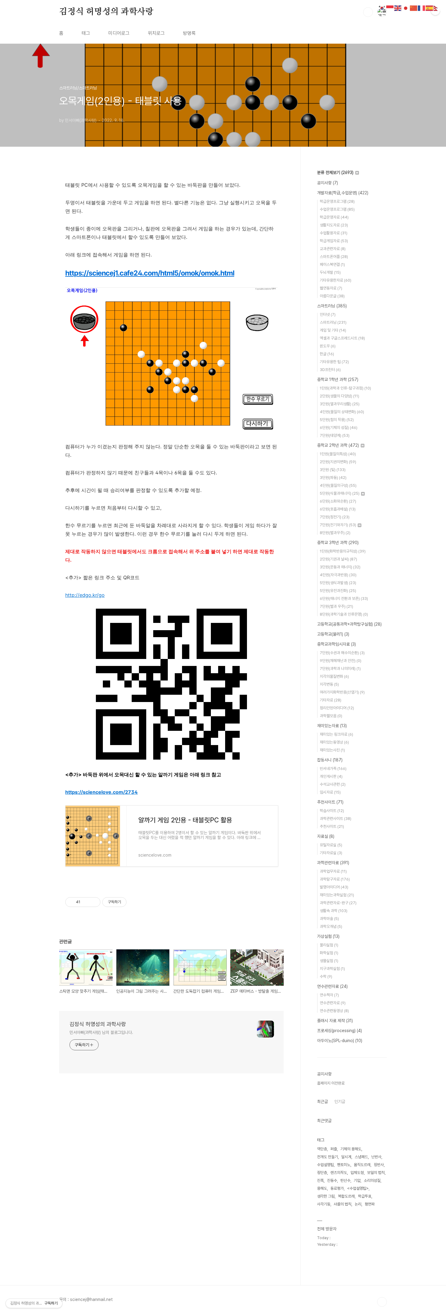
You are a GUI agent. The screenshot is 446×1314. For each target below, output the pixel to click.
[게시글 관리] (93, 902)
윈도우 (328, 346)
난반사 (376, 1157)
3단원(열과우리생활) (340, 404)
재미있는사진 (332, 750)
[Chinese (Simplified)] (414, 8)
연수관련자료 (332, 986)
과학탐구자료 (335, 879)
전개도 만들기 (327, 1157)
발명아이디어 (334, 887)
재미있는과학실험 (337, 895)
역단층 (322, 1149)
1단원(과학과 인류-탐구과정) (345, 388)
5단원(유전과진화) (338, 590)
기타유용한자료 (335, 280)
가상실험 (328, 936)
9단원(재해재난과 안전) (340, 660)
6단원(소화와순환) (338, 501)
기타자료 (330, 700)
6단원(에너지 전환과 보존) (344, 598)
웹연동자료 (331, 288)
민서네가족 (333, 768)
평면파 (370, 1204)
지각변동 (329, 684)
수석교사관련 (333, 784)
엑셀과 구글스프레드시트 (342, 338)
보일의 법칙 (376, 1172)
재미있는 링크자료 (336, 734)
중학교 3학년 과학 (338, 542)
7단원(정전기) (335, 517)
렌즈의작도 (338, 1172)
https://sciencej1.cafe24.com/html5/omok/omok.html (149, 273)
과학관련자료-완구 (338, 903)
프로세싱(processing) (339, 1030)
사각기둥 (323, 1204)
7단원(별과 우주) (336, 606)
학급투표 (364, 1196)
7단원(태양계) (335, 435)
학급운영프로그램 (337, 201)
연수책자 (329, 995)
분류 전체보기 (335, 172)
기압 (357, 1180)
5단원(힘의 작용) (337, 419)
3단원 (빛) (333, 469)
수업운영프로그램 (337, 209)
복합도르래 (346, 1196)
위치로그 (156, 33)
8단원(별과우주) (335, 532)
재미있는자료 (332, 725)
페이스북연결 (332, 264)
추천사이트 (330, 802)
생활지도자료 (334, 225)
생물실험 (329, 960)
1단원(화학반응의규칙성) (343, 551)
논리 (358, 1204)
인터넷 (328, 314)
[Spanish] (430, 8)
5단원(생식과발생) (338, 582)
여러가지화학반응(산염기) (342, 692)
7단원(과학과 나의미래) (340, 668)
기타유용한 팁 (334, 361)
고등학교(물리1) (333, 634)
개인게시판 (331, 776)
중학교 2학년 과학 (338, 445)
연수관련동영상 (334, 1010)
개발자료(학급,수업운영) (342, 192)
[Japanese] (406, 8)
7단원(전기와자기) (338, 525)
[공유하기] (86, 902)
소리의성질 (372, 1180)
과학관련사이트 (335, 818)
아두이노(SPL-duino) (339, 1040)
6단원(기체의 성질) (338, 427)
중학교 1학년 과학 (337, 379)
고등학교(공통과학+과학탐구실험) (349, 624)
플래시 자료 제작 (335, 1020)
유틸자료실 (331, 845)
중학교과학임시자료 (336, 644)
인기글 (339, 1101)
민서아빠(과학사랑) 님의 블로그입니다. (101, 1032)
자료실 (325, 836)
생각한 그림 (326, 1196)
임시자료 (330, 792)
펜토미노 (343, 1164)
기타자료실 (331, 853)
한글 (327, 354)
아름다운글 (332, 296)
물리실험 (329, 945)
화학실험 (329, 953)
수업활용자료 (333, 233)
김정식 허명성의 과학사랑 (106, 12)
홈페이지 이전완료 (331, 1083)
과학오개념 (331, 926)
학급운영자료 (334, 217)
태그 (86, 33)
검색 (368, 12)
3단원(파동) (333, 477)
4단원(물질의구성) (338, 485)
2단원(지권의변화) (338, 462)
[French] (422, 8)
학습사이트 (332, 810)
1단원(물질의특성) (338, 454)
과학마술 (329, 918)
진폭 (320, 1180)
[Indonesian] (390, 8)
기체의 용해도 (350, 1149)
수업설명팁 (325, 1164)
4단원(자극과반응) (338, 575)
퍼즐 (333, 1149)
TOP (382, 1302)
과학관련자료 (333, 862)
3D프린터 (330, 369)
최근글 (322, 1101)
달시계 (346, 1157)
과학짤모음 (331, 716)
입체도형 (357, 1172)
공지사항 (327, 182)
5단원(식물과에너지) (340, 493)
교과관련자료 (333, 248)
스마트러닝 (332, 305)
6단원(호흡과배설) (338, 509)
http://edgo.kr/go (85, 595)
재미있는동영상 (334, 742)
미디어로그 (119, 33)
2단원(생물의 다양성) (339, 396)
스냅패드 (361, 1157)
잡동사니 (330, 759)
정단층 (322, 1172)
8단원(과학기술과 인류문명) (344, 614)
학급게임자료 (334, 241)
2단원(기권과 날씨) (338, 559)
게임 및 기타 (333, 330)
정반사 (379, 1164)
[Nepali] (437, 8)
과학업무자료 (333, 871)
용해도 (322, 1188)
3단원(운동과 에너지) (340, 567)
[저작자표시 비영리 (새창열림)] (132, 902)
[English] (398, 8)
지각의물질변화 (334, 676)
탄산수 (345, 1180)
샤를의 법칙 (342, 1204)
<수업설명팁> (358, 1188)
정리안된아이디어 (337, 708)
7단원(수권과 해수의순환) (342, 652)
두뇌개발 (330, 272)
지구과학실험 (332, 968)
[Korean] (382, 8)
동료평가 (337, 1188)
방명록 (189, 33)
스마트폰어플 (334, 256)
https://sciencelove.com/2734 (101, 792)
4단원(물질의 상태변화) (342, 412)
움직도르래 (362, 1164)
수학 (326, 976)
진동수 (332, 1180)
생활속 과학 (333, 910)
